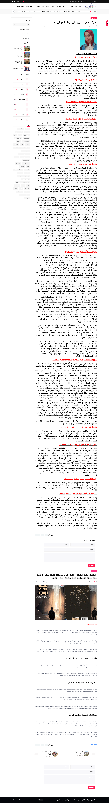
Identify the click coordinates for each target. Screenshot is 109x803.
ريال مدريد (17, 182)
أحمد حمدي (27, 132)
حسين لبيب (20, 176)
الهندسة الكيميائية (26, 160)
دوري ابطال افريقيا (26, 182)
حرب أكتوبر (27, 176)
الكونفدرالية (16, 144)
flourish (27, 129)
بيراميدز (28, 166)
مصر (28, 195)
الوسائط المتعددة (26, 163)
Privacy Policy (22, 800)
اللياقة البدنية (16, 147)
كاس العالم (17, 185)
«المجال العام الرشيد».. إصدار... (33, 11)
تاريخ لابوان (22, 166)
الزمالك (18, 141)
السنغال (27, 144)
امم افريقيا (18, 163)
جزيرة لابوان (27, 173)
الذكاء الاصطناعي (26, 141)
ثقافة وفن (65, 6)
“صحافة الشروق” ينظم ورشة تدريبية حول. (18, 55)
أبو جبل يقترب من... (82, 11)
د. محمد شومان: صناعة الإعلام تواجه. (18, 69)
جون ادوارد (20, 173)
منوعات (52, 6)
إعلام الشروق (26, 135)
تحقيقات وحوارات (45, 6)
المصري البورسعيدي (25, 151)
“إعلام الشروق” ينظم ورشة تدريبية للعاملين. (18, 49)
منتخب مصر (22, 195)
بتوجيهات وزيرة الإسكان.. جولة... (19, 11)
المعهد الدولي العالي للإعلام (24, 154)
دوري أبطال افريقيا (26, 179)
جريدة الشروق (29, 6)
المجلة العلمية (20, 6)
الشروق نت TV (37, 6)
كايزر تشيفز (27, 188)
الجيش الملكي (26, 138)
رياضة (71, 6)
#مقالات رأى (94, 18)
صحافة (23, 185)
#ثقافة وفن (94, 571)
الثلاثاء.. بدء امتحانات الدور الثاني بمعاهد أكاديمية (77, 752)
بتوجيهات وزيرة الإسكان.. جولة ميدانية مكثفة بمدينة (46, 753)
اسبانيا (20, 135)
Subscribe (16, 38)
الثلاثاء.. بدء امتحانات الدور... (46, 11)
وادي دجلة (27, 198)
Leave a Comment (93, 745)
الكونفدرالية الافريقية (25, 147)
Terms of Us (16, 800)
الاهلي (15, 135)
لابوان (21, 188)
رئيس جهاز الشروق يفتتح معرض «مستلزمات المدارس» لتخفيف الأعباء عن (81, 1)
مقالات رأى (59, 6)
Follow (16, 33)
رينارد (28, 185)
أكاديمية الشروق (19, 132)
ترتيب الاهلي (27, 170)
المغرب (16, 157)
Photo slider (21, 129)
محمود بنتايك (19, 192)
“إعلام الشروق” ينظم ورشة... (59, 11)
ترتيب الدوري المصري (18, 170)
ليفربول (16, 188)
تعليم (76, 6)
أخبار (80, 6)
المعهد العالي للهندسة (25, 157)
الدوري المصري (18, 138)
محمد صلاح (27, 192)
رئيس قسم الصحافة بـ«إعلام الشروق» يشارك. (19, 62)
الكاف (22, 144)
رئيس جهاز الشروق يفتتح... (71, 11)
